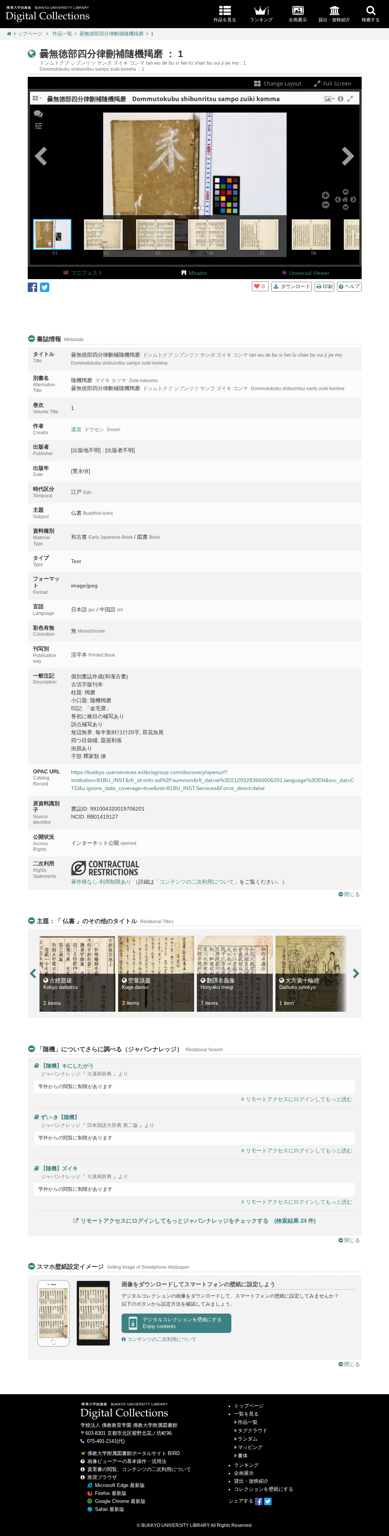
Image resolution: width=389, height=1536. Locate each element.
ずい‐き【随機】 (60, 1117)
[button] (329, 100)
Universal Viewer (309, 273)
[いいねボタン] (257, 286)
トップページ (27, 33)
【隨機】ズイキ (59, 1168)
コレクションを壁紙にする (263, 1489)
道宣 (76, 429)
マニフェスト (87, 273)
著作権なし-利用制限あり (101, 882)
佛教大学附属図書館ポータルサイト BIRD (133, 1453)
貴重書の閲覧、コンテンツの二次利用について (139, 1469)
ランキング (246, 1465)
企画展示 (244, 1473)
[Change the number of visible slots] (37, 100)
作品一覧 (62, 33)
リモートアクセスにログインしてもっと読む (299, 1099)
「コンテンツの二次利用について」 (196, 882)
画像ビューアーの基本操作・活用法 (126, 1461)
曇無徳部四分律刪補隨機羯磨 (111, 33)
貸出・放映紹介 (251, 1481)
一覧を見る (246, 1414)
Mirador (198, 273)
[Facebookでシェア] (32, 287)
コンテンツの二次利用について (161, 1339)
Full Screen (336, 83)
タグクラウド (252, 1430)
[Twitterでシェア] (44, 287)
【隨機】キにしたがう (67, 1066)
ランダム (248, 1439)
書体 (243, 1455)
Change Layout (281, 83)
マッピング (250, 1447)
